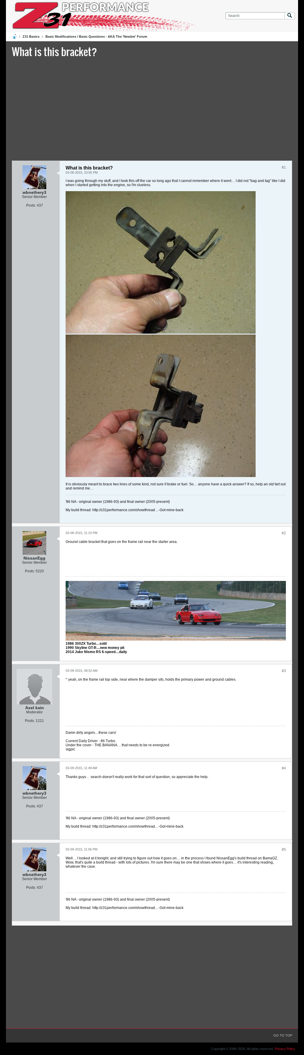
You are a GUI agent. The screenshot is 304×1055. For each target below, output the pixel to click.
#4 (284, 768)
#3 (284, 671)
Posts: (31, 205)
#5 (284, 850)
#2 (284, 533)
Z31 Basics (31, 36)
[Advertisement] (152, 108)
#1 (284, 167)
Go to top (282, 1035)
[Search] (289, 16)
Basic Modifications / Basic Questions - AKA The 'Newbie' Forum (96, 36)
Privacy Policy (285, 1049)
